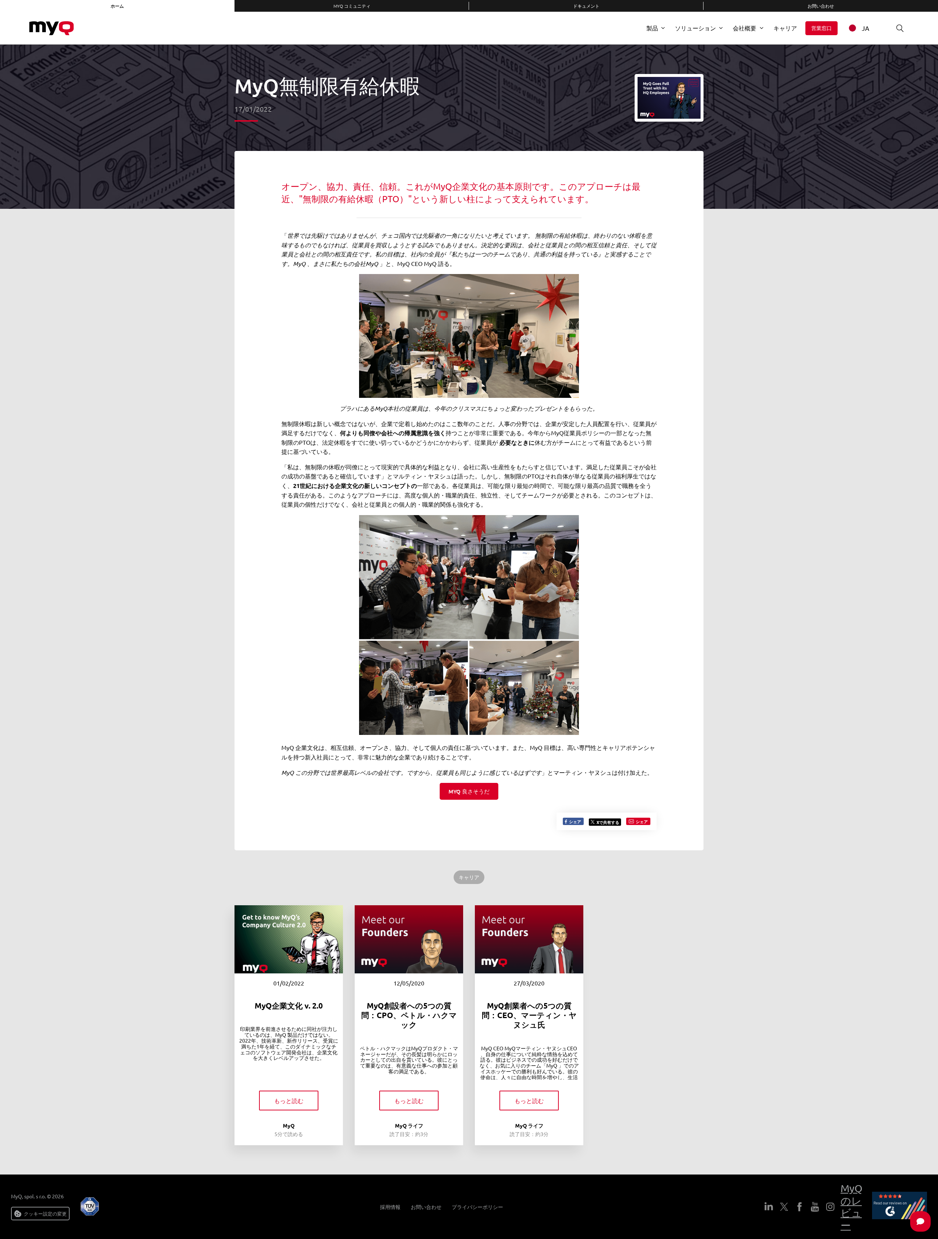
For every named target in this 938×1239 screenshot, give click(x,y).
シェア (574, 821)
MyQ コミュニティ (351, 6)
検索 (900, 28)
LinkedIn (769, 1207)
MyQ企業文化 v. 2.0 (289, 1005)
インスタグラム (830, 1207)
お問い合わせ (821, 6)
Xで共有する (608, 822)
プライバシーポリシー (477, 1207)
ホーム (117, 6)
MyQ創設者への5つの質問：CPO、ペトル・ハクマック (409, 1015)
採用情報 (390, 1207)
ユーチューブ (815, 1207)
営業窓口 (821, 28)
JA (865, 28)
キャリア (785, 28)
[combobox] (863, 28)
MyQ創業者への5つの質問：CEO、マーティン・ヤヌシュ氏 (529, 1015)
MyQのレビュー (852, 1206)
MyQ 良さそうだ (469, 791)
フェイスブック (799, 1207)
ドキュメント (586, 6)
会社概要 (744, 28)
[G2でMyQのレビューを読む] (899, 1207)
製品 (652, 28)
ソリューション (695, 28)
